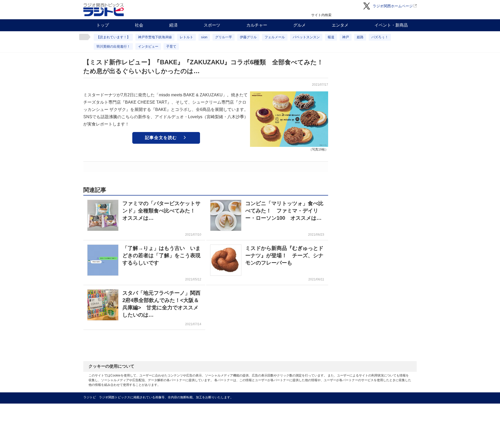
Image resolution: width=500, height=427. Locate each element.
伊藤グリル (248, 37)
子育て (171, 46)
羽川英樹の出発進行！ (113, 46)
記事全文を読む (161, 137)
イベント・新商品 (391, 25)
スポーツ (212, 25)
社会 (139, 25)
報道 (331, 37)
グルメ (299, 25)
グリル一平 (223, 37)
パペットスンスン (306, 37)
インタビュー (148, 46)
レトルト (186, 37)
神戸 (345, 37)
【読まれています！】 (113, 37)
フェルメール (275, 37)
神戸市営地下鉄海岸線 (155, 37)
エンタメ (340, 25)
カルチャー (256, 25)
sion (204, 37)
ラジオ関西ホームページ (393, 6)
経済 (173, 25)
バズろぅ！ (379, 37)
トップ (102, 25)
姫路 (360, 37)
